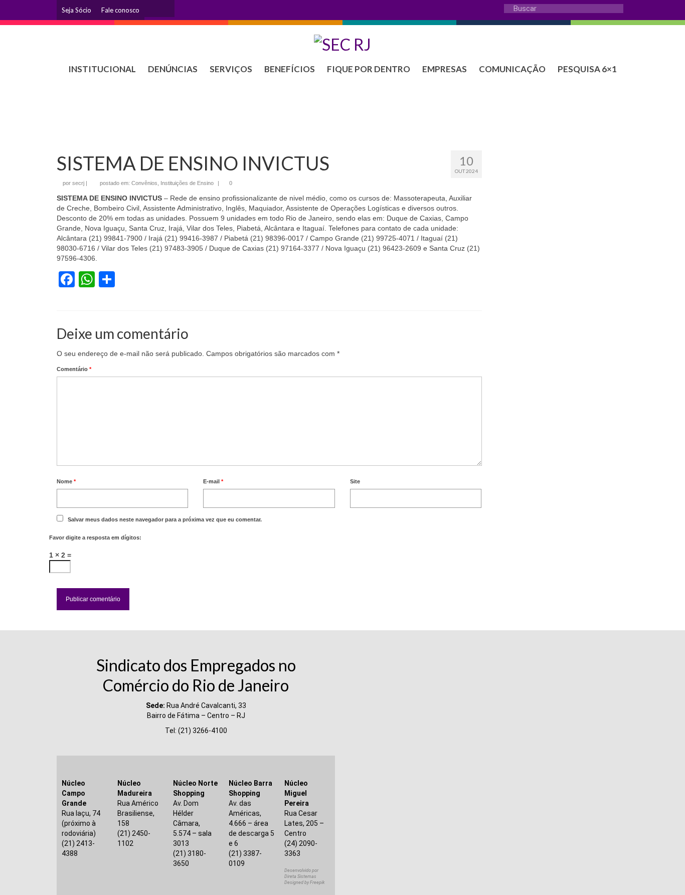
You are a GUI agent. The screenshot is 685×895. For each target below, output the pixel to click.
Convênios (144, 183)
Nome (66, 481)
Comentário (74, 369)
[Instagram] (151, 8)
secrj (78, 183)
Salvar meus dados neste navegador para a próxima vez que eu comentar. (165, 519)
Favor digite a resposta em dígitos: (95, 537)
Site (355, 481)
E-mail (213, 481)
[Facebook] (167, 8)
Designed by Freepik (304, 882)
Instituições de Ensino (187, 183)
